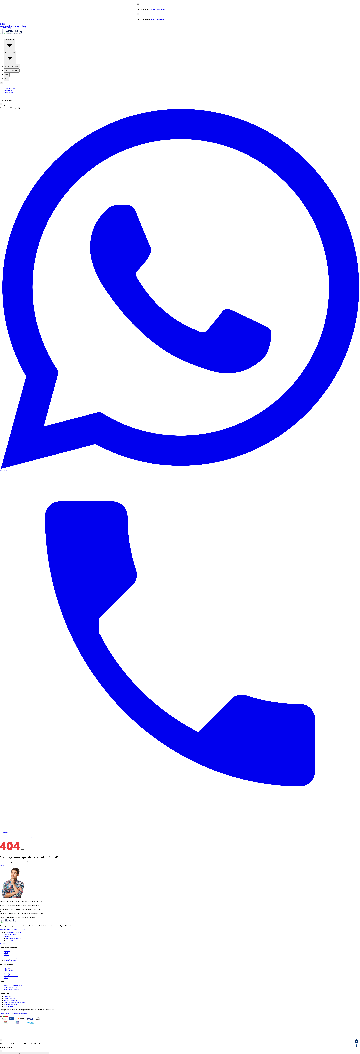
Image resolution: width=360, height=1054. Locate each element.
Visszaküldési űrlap (10, 961)
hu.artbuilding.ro (5, 1013)
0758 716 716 (9, 940)
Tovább (2, 865)
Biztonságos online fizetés (12, 959)
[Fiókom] (180, 85)
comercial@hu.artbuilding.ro (14, 938)
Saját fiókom (8, 968)
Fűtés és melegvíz (10, 52)
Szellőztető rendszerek (11, 66)
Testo (6, 74)
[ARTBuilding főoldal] (8, 922)
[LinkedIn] (2, 24)
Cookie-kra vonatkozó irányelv (14, 985)
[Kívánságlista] (0, 95)
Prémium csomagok (10, 1004)
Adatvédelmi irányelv (11, 987)
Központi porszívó (9, 999)
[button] (356, 1041)
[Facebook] (0, 24)
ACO (5, 79)
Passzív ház (7, 997)
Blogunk (2, 929)
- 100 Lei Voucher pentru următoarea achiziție (36, 1053)
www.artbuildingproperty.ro (20, 1013)
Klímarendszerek (9, 39)
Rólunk (6, 953)
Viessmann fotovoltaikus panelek (14, 1002)
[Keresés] (1, 83)
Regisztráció (8, 90)
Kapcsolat (7, 951)
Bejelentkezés (8, 92)
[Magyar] (4, 1016)
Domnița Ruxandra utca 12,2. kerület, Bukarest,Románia (13, 934)
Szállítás (6, 955)
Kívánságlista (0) (9, 88)
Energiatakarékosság (10, 1001)
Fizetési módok (9, 957)
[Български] (6, 1016)
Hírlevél (6, 978)
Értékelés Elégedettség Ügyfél (15, 929)
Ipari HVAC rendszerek (11, 70)
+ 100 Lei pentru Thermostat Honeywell (11, 1053)
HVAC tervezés (8, 1006)
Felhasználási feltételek (11, 989)
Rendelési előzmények (11, 976)
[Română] (1, 1016)
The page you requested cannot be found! (18, 838)
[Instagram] (4, 24)
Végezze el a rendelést (158, 9)
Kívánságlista (8, 974)
